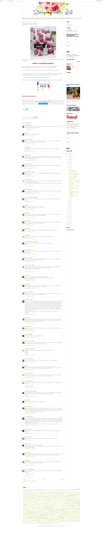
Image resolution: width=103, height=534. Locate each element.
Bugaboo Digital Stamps (65, 489)
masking (69, 512)
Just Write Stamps (32, 494)
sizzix (70, 517)
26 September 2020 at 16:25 (30, 396)
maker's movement (40, 512)
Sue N (26, 235)
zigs (58, 523)
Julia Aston (27, 257)
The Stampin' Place (59, 498)
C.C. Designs (71, 489)
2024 (69, 156)
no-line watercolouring (63, 513)
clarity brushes (55, 503)
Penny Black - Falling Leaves (74, 186)
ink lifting (42, 511)
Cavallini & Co (46, 491)
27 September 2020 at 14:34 (30, 433)
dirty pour (42, 505)
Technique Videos (39, 18)
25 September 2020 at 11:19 (30, 209)
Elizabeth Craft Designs (52, 492)
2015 (69, 218)
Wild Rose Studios (32, 500)
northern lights (70, 513)
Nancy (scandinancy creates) (40, 59)
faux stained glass (55, 507)
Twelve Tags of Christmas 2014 (71, 498)
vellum (24, 521)
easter (76, 505)
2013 (69, 221)
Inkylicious (65, 493)
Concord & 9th (71, 491)
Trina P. (26, 443)
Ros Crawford (27, 358)
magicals (35, 512)
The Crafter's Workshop (46, 498)
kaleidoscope (64, 511)
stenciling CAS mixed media (64, 519)
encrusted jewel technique (65, 506)
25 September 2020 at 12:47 (30, 280)
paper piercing (49, 514)
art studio (78, 500)
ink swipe (45, 511)
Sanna (26, 147)
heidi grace (78, 510)
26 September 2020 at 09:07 (30, 369)
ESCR (47, 492)
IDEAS (53, 493)
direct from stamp (30, 505)
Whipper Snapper (26, 500)
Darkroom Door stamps (35, 492)
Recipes (69, 23)
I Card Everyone (28, 265)
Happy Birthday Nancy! (73, 174)
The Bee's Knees (38, 498)
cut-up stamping (57, 504)
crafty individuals (49, 504)
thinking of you (61, 520)
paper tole (54, 514)
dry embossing (71, 505)
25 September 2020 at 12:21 (30, 246)
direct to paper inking (36, 505)
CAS (75, 489)
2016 (69, 216)
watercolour (59, 521)
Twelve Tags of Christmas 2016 (37, 499)
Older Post (62, 479)
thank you (51, 520)
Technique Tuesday (31, 498)
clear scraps (61, 503)
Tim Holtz (64, 498)
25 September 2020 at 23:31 (30, 345)
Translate (75, 31)
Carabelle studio (37, 491)
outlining (33, 514)
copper (39, 504)
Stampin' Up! (56, 497)
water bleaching (44, 521)
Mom (54, 494)
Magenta (43, 494)
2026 (69, 153)
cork (41, 504)
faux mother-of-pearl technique (44, 507)
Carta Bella (42, 491)
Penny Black (34, 495)
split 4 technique (50, 518)
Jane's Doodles (75, 493)
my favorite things (47, 513)
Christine (27, 326)
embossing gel (36, 506)
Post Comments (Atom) (32, 481)
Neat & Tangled (60, 494)
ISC (54, 493)
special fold (25, 518)
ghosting (60, 508)
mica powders (25, 513)
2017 (69, 215)
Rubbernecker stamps (64, 495)
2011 (69, 224)
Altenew (42, 489)
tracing (78, 520)
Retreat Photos (68, 18)
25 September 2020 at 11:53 (30, 238)
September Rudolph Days (73, 173)
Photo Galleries (47, 18)
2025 (69, 154)
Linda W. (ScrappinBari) (30, 197)
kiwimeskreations (28, 348)
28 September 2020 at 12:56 (30, 448)
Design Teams (54, 18)
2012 (69, 223)
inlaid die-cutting (54, 511)
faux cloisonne (75, 506)
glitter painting (27, 510)
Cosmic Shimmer (77, 491)
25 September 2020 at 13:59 (30, 296)
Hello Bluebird (37, 493)
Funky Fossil (76, 492)
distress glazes (49, 505)
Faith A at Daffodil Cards (30, 241)
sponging (61, 518)
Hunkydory (50, 493)
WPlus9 (78, 499)
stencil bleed (38, 519)
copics (36, 504)
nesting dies (53, 513)
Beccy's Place (54, 489)
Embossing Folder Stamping (61, 492)
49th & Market (27, 489)
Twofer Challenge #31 (73, 188)
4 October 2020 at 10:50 (29, 465)
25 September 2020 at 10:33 (30, 143)
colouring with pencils (31, 504)
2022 (69, 159)
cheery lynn (71, 501)
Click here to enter (43, 103)
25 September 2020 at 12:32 (30, 253)
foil (79, 507)
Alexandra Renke (33, 489)
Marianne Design (48, 494)
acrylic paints (62, 500)
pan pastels (37, 514)
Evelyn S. (27, 429)
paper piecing (43, 514)
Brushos (58, 489)
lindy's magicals (29, 512)
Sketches (32, 18)
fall (72, 506)
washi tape (39, 521)
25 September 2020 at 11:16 (30, 201)
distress (45, 505)
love (33, 512)
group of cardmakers (46, 510)
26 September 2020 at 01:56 (30, 355)
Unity (68, 499)
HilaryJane (27, 163)
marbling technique (48, 512)
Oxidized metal (65, 494)
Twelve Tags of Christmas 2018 (59, 499)
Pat (25, 317)
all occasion (27, 118)
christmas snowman (38, 503)
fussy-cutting (35, 508)
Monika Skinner (28, 171)
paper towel (58, 514)
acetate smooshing (48, 500)
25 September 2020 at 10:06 (30, 129)
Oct (69, 167)
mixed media (31, 513)
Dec (69, 164)
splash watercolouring (37, 518)
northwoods (75, 513)
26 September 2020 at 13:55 (30, 387)
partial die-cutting (73, 514)
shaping (61, 517)
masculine (65, 512)
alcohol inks (68, 500)
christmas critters (26, 503)
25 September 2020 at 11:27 (30, 231)
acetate (43, 500)
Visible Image (72, 499)
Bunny (26, 400)
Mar (69, 206)
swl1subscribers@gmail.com (73, 55)
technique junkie (46, 520)
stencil (35, 519)
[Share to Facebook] (36, 117)
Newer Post (25, 479)
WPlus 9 (76, 499)
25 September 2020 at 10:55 (30, 175)
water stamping (54, 521)
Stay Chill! (70, 189)
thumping (66, 520)
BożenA (26, 460)
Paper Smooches (76, 494)
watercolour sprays (72, 521)
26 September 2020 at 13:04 (30, 377)
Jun (69, 201)
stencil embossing (44, 519)
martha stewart (60, 512)
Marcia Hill (27, 406)
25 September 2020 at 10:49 (30, 160)
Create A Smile (25, 492)
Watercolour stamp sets (73, 176)
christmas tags (45, 503)
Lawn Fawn (39, 494)
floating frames (75, 507)
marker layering (54, 512)
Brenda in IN (27, 139)
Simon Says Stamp (42, 497)
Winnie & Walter (39, 500)
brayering (60, 501)
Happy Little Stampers (30, 493)
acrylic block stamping (56, 500)
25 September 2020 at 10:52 (30, 168)
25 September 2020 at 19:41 (30, 337)
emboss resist (30, 506)
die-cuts (75, 504)
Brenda (26, 452)
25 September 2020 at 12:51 (30, 288)
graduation (40, 510)
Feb (69, 208)
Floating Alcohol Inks (69, 492)
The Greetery (53, 498)
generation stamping (48, 508)
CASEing (32, 491)
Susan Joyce (27, 334)
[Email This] (33, 117)
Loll (73, 66)
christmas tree (50, 503)
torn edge (75, 520)
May (70, 203)
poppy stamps (38, 515)
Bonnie (26, 220)
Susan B (26, 249)
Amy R (46, 489)
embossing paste (49, 506)
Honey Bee (46, 493)
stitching (24, 520)
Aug (69, 198)
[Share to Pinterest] (37, 117)
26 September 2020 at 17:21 (30, 403)
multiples (42, 513)
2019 (69, 211)
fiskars (71, 507)
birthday (35, 501)
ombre (26, 514)
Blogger (63, 525)
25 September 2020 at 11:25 (30, 224)
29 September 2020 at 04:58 (30, 456)
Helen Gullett (27, 381)
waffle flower (33, 521)
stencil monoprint (51, 519)
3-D (23, 489)
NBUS (56, 494)
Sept (70, 169)
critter (53, 504)
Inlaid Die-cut (70, 493)
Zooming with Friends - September (73, 171)
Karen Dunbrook (28, 469)
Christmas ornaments (59, 491)
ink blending (38, 511)
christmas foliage (32, 503)
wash (36, 521)
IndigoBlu (57, 493)
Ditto (45, 492)
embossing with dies (56, 506)
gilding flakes (64, 508)
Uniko (66, 499)
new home (57, 513)
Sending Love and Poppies (74, 191)
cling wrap (71, 503)
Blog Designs (70, 25)
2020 (69, 162)
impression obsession (31, 511)
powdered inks (45, 515)
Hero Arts (41, 493)
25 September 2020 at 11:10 (30, 193)
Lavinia (36, 494)
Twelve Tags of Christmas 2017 (48, 499)
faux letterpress (35, 507)
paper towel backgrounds (65, 514)
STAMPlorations (72, 495)
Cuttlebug (29, 492)
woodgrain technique (53, 523)
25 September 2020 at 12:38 (30, 271)
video (27, 521)
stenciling (57, 519)
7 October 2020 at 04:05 (29, 474)
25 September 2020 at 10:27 (30, 135)
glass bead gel (77, 508)
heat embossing (32, 118)
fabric (71, 506)
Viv (25, 132)
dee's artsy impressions (64, 504)
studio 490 (29, 520)
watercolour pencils (65, 521)
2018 (69, 213)
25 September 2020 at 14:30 (30, 314)
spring (72, 518)
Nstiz (26, 284)
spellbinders (30, 518)
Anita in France (28, 341)
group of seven (53, 510)
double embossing (59, 505)
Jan (69, 209)
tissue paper (70, 520)
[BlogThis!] (34, 117)
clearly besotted (66, 503)
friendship (25, 508)
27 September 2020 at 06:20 (30, 413)
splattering (44, 518)
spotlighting (66, 518)
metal (79, 512)
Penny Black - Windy (72, 177)
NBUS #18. (29, 80)
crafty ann (44, 504)
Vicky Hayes (27, 373)
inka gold (49, 511)
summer (32, 520)
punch (60, 515)
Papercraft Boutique (29, 391)
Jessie (27, 18)
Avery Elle (50, 489)
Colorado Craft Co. (66, 491)
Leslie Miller (27, 189)
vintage (29, 521)
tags (39, 520)
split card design (56, 518)
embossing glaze (42, 506)
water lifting (49, 521)
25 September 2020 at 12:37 (30, 261)
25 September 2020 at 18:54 (30, 330)
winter (48, 523)
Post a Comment (27, 476)
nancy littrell (27, 299)
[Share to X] (35, 117)
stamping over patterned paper (28, 519)
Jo (25, 205)
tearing (42, 520)
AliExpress (38, 489)
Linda (26, 212)
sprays (69, 518)
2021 (69, 161)
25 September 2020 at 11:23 (30, 217)
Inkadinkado (61, 493)
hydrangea (25, 511)
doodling (53, 505)
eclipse (79, 505)
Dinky (43, 492)
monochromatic (37, 513)
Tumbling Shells (72, 185)
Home (23, 18)
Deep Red (40, 492)
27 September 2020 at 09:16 (30, 425)
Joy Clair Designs (25, 494)
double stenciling (65, 505)
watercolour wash (28, 523)
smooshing (73, 517)
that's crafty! (56, 520)
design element (71, 504)
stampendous (77, 518)
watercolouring (38, 118)
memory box (75, 512)
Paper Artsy (70, 494)
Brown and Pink (72, 179)
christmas (77, 502)
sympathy (36, 520)
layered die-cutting (69, 511)
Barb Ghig (27, 179)
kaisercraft (59, 511)
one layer (30, 514)
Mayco (52, 494)
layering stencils (76, 511)
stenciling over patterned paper (74, 519)
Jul (69, 200)
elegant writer (25, 506)
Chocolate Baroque (52, 491)
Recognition (61, 18)
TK (25, 365)
